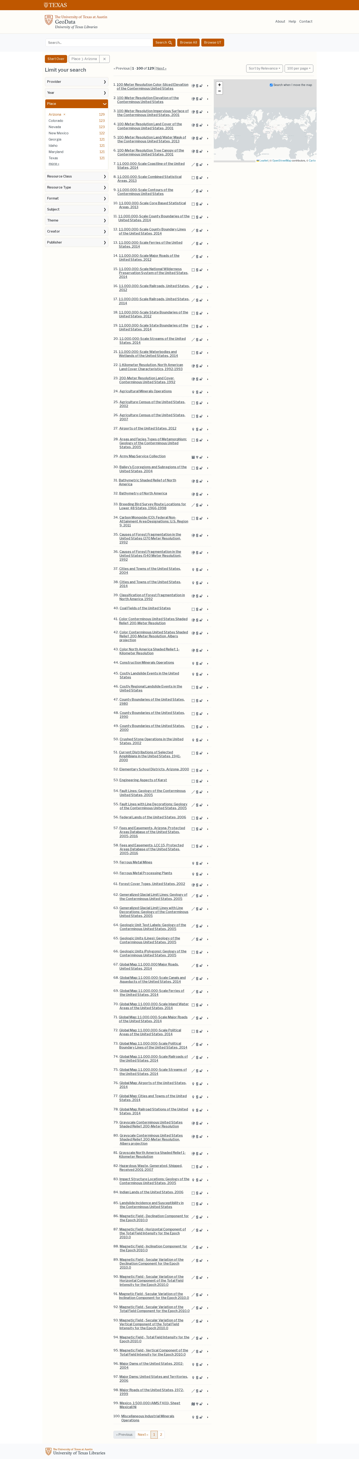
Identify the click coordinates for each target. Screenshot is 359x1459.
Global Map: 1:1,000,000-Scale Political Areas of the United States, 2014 (150, 1032)
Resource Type (59, 187)
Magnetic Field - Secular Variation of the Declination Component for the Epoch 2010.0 (152, 1263)
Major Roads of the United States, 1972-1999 (152, 1392)
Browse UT (212, 42)
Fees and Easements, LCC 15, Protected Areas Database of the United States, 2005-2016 (152, 849)
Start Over (56, 59)
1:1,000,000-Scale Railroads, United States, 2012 (154, 288)
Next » (161, 68)
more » (54, 164)
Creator (53, 231)
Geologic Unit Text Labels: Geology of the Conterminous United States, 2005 (153, 927)
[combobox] (99, 43)
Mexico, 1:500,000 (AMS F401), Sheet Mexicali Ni (150, 1405)
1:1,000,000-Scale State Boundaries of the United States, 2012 (153, 314)
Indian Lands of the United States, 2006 (151, 1192)
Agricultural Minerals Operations (145, 391)
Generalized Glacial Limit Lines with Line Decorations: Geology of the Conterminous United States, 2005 (153, 912)
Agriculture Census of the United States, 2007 (152, 417)
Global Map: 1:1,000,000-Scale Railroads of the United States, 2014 (153, 1058)
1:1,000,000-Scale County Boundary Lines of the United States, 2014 (152, 231)
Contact (305, 21)
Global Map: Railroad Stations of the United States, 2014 (153, 1111)
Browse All (188, 42)
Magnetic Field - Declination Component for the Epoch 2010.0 (154, 1218)
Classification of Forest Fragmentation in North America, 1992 (152, 597)
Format (53, 198)
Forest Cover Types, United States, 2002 (152, 884)
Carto (312, 160)
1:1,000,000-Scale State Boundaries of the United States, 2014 (153, 327)
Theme (52, 220)
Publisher (54, 242)
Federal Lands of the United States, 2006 (153, 817)
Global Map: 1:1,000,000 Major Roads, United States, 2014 (149, 966)
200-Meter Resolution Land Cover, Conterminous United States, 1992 (147, 380)
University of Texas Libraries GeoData (76, 23)
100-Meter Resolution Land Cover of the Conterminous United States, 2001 (149, 126)
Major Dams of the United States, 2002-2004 (152, 1366)
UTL (76, 1452)
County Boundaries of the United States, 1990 (152, 715)
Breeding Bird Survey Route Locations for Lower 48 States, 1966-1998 (152, 506)
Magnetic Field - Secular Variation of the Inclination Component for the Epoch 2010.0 (154, 1296)
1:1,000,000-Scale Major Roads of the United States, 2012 (149, 258)
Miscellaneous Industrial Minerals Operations (147, 1418)
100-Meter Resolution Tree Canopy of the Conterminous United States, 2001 (150, 152)
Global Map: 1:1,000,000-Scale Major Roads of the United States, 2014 (153, 1019)
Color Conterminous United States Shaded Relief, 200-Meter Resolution (153, 621)
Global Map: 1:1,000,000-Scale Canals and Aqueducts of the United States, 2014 (153, 980)
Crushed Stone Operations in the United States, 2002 (151, 741)
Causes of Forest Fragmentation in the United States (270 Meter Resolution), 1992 (150, 538)
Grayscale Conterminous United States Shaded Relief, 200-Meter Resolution (151, 1124)
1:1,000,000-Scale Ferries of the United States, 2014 (150, 244)
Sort (263, 68)
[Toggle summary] (207, 86)
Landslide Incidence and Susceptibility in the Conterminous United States (152, 1205)
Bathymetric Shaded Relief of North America (147, 482)
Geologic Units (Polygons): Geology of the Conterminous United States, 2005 (153, 953)
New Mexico (59, 133)
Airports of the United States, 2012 (147, 428)
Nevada (55, 127)
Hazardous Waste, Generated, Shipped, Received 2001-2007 (150, 1168)
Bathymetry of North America (143, 493)
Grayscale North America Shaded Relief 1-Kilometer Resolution (152, 1155)
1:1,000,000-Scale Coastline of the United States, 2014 (151, 166)
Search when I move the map (292, 85)
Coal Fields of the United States (145, 608)
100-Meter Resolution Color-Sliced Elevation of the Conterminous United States (152, 87)
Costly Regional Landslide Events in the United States (151, 688)
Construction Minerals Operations (147, 663)
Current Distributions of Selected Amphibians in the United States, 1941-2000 (150, 756)
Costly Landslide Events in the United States (149, 675)
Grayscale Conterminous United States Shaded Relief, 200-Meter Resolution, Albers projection (151, 1139)
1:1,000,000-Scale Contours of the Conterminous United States (145, 192)
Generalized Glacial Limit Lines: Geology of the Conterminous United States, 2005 (153, 897)
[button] (219, 85)
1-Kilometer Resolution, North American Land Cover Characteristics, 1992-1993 (151, 367)
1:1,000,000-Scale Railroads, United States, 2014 (154, 301)
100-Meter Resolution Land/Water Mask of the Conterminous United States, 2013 (151, 139)
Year (50, 93)
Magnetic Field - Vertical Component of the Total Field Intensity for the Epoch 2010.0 (154, 1352)
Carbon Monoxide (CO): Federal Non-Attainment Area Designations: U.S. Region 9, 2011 (153, 521)
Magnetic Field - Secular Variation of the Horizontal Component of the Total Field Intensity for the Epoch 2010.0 (152, 1280)
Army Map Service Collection (142, 456)
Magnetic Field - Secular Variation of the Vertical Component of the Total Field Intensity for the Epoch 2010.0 (151, 1324)
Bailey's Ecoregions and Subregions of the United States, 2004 (153, 469)
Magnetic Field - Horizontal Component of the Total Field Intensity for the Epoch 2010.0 (152, 1233)
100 (297, 68)
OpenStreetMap (281, 160)
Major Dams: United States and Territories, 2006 (153, 1379)
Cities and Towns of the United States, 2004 (150, 571)
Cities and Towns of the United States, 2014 (150, 584)
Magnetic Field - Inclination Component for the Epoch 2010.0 (153, 1248)
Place (51, 104)
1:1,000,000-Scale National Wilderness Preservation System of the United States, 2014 (153, 273)
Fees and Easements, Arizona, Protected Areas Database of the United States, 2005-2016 (152, 832)
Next (143, 1435)
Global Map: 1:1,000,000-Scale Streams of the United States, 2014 (153, 1072)
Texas (53, 158)
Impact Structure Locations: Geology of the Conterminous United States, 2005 (154, 1181)
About (280, 21)
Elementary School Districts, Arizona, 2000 (154, 769)
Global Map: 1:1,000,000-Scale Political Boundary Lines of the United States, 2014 (153, 1045)
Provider (54, 82)
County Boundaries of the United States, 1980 (152, 701)
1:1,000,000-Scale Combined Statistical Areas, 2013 (149, 179)
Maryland (56, 152)
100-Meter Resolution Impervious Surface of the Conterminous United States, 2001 (153, 113)
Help (292, 21)
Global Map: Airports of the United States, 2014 (153, 1085)
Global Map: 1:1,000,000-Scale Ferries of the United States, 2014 (152, 993)
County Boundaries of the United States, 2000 (152, 728)
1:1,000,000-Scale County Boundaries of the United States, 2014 (154, 218)
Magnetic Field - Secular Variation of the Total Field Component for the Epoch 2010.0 (154, 1309)
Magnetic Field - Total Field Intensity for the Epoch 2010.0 (154, 1339)
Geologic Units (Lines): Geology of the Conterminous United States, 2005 (150, 940)
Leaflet (263, 160)
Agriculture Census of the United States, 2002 (152, 404)
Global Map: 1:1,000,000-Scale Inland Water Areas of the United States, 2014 (154, 1006)
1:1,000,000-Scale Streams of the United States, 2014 (152, 341)
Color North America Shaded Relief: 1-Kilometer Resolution (149, 651)
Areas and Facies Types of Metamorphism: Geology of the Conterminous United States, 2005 (153, 443)
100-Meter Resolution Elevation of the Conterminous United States (148, 100)
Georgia (55, 139)
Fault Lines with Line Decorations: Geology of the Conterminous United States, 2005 (153, 806)
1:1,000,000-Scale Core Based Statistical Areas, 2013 (152, 205)
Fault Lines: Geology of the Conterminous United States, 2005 (153, 793)
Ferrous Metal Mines (136, 862)
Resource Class (59, 176)
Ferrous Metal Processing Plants (146, 873)
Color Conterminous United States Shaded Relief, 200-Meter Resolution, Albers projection (153, 636)
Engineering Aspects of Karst (143, 780)
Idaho (53, 146)
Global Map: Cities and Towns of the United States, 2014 (153, 1098)
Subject (53, 209)
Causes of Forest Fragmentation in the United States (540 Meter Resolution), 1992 (150, 556)
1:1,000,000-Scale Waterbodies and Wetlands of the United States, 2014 (148, 354)
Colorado (56, 121)
